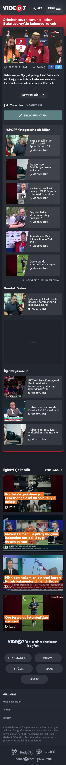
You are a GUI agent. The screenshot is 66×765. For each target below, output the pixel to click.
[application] (33, 382)
